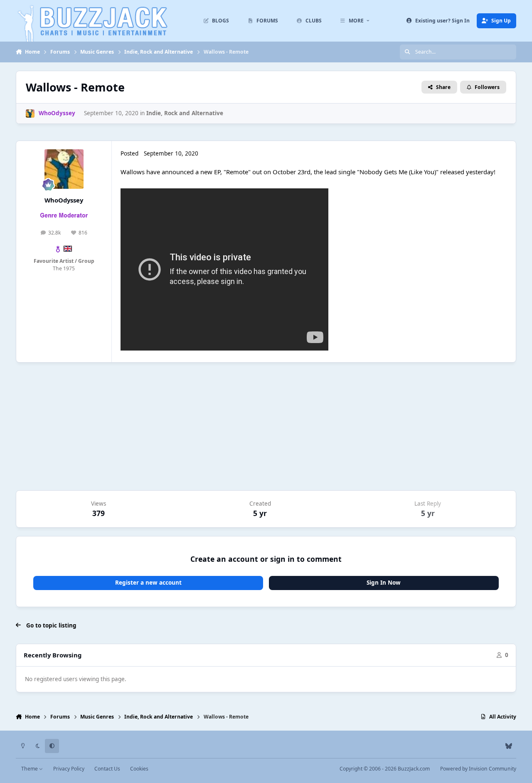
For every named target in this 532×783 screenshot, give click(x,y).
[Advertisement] (266, 426)
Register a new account (148, 582)
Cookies (139, 768)
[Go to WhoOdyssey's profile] (30, 113)
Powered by (478, 768)
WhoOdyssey (63, 200)
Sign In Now (384, 582)
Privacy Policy (68, 768)
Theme (30, 768)
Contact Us (107, 768)
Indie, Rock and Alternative (184, 113)
